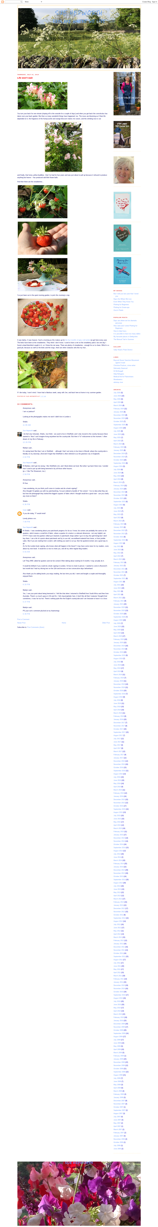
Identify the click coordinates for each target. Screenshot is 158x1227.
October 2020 (118, 614)
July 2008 (117, 1078)
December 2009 (119, 1024)
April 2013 (117, 896)
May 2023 (117, 514)
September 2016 (119, 771)
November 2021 (119, 572)
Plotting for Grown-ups (121, 307)
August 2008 (118, 1075)
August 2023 (118, 505)
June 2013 (117, 889)
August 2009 (118, 1036)
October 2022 (118, 537)
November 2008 (119, 1065)
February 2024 (119, 485)
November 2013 (119, 873)
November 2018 (119, 687)
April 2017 (117, 748)
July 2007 (117, 1117)
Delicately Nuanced (120, 368)
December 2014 (119, 838)
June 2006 (117, 1149)
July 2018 (117, 700)
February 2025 (119, 447)
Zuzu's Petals (118, 310)
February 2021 (119, 601)
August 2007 (118, 1113)
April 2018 (117, 710)
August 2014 (118, 851)
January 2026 (118, 412)
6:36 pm (26, 504)
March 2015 (118, 828)
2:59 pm (26, 474)
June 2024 (117, 473)
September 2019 (119, 655)
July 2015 (117, 815)
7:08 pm (26, 522)
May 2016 (117, 783)
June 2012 (117, 928)
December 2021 (119, 569)
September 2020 (119, 617)
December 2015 (119, 799)
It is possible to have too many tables (127, 334)
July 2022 (117, 546)
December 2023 (119, 492)
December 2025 (119, 415)
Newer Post (21, 623)
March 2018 (118, 713)
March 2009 (118, 1053)
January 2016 (118, 796)
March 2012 (118, 937)
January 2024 (118, 489)
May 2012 (117, 931)
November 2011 (119, 950)
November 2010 (119, 988)
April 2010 (117, 1011)
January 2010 (118, 1020)
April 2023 (117, 517)
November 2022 (119, 534)
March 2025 (118, 444)
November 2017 (119, 726)
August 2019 (118, 658)
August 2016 (118, 774)
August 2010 (118, 998)
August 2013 (118, 883)
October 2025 (118, 421)
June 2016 (117, 780)
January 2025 (118, 450)
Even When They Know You (124, 302)
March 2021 (118, 598)
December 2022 (119, 530)
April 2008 (117, 1088)
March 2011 (118, 976)
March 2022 (118, 559)
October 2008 (118, 1069)
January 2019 (118, 681)
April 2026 (117, 402)
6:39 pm (26, 614)
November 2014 (119, 841)
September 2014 (119, 847)
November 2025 (119, 418)
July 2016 (117, 777)
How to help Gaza (120, 331)
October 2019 (118, 652)
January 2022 (118, 566)
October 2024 (118, 460)
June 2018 (117, 703)
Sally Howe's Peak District (123, 350)
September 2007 (119, 1110)
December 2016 (119, 761)
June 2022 (117, 550)
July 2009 (117, 1040)
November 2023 (119, 495)
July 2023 (117, 508)
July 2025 (117, 431)
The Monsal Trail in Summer (124, 339)
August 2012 (118, 921)
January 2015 (118, 835)
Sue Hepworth (79, 12)
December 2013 (119, 870)
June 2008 (117, 1081)
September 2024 (119, 463)
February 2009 (119, 1056)
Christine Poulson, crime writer (124, 365)
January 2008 (118, 1097)
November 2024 (119, 457)
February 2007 (119, 1133)
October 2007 (118, 1107)
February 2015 (119, 831)
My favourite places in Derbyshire (126, 336)
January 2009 (118, 1059)
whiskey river (118, 382)
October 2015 (118, 806)
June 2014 (117, 857)
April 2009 (117, 1049)
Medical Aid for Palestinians (123, 377)
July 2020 (117, 623)
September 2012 (119, 918)
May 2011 (117, 969)
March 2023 (118, 521)
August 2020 (118, 620)
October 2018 (118, 690)
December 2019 (119, 646)
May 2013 (117, 892)
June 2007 (117, 1120)
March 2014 (118, 860)
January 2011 (118, 982)
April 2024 (117, 479)
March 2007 (118, 1129)
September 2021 (119, 578)
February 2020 (119, 639)
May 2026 (117, 399)
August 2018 (118, 697)
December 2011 (119, 947)
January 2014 (118, 867)
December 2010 (119, 985)
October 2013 (118, 876)
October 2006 (118, 1142)
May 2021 (117, 591)
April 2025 (117, 441)
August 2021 (118, 582)
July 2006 (117, 1145)
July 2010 (117, 1001)
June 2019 (117, 665)
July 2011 (117, 963)
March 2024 (118, 482)
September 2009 (119, 1033)
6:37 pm (26, 602)
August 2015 (118, 812)
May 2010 (117, 1008)
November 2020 (119, 610)
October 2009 (118, 1030)
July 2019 (117, 662)
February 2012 (119, 940)
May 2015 (117, 822)
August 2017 (118, 735)
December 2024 (119, 453)
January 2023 (118, 527)
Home (64, 623)
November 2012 (119, 912)
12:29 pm (27, 442)
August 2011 (118, 960)
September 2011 (119, 956)
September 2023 (119, 501)
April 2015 (117, 825)
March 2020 (118, 636)
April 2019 (117, 671)
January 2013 (118, 905)
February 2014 (119, 863)
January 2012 (118, 944)
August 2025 (118, 428)
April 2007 (117, 1126)
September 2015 (119, 809)
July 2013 (117, 886)
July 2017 (117, 739)
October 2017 (118, 729)
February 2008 (119, 1094)
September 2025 (119, 425)
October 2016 (118, 767)
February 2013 (119, 902)
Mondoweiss (118, 379)
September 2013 (119, 880)
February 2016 (119, 793)
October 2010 (118, 992)
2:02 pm (26, 457)
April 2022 (117, 556)
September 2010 (119, 995)
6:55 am (26, 552)
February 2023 (119, 524)
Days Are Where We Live (122, 299)
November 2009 (119, 1027)
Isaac (25, 510)
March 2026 (118, 405)
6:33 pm (26, 584)
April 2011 (117, 972)
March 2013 (118, 899)
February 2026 (119, 409)
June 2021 (117, 588)
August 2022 (118, 543)
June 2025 (117, 434)
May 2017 (117, 745)
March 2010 (118, 1014)
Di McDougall (118, 371)
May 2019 (117, 668)
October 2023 (118, 498)
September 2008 (119, 1072)
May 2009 (117, 1046)
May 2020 (117, 630)
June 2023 (117, 511)
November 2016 (119, 764)
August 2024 (118, 466)
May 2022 (117, 553)
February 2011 (119, 979)
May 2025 (117, 437)
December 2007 (119, 1101)
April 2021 (117, 594)
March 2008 (118, 1091)
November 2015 (119, 803)
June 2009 (117, 1043)
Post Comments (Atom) (35, 627)
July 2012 (117, 924)
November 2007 (119, 1104)
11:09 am (27, 425)
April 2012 (117, 934)
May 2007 (117, 1123)
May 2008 (117, 1085)
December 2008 (119, 1062)
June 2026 (117, 396)
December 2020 (119, 607)
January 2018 (118, 719)
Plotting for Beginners (121, 304)
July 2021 (117, 585)
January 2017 (118, 758)
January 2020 (118, 642)
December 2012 (119, 908)
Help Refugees (119, 374)
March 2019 (118, 674)
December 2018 (119, 684)
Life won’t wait (25, 78)
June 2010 (117, 1004)
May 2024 (117, 476)
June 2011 (117, 966)
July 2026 (117, 393)
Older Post (106, 623)
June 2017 (117, 742)
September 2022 (119, 540)
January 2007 (118, 1136)
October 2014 (118, 844)
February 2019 (119, 678)
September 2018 (119, 694)
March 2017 (118, 751)
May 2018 (117, 707)
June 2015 (117, 819)
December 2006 (119, 1139)
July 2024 (117, 469)
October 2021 (118, 575)
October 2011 (118, 953)
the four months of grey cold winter (77, 340)
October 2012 (118, 915)
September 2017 (119, 732)
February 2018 (119, 716)
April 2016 (117, 787)
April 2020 (117, 633)
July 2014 (117, 854)
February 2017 (119, 755)
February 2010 (119, 1017)
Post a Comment (23, 619)
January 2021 (118, 604)
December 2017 (119, 723)
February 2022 (119, 562)
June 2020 (117, 626)
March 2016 (118, 790)
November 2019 (119, 649)
